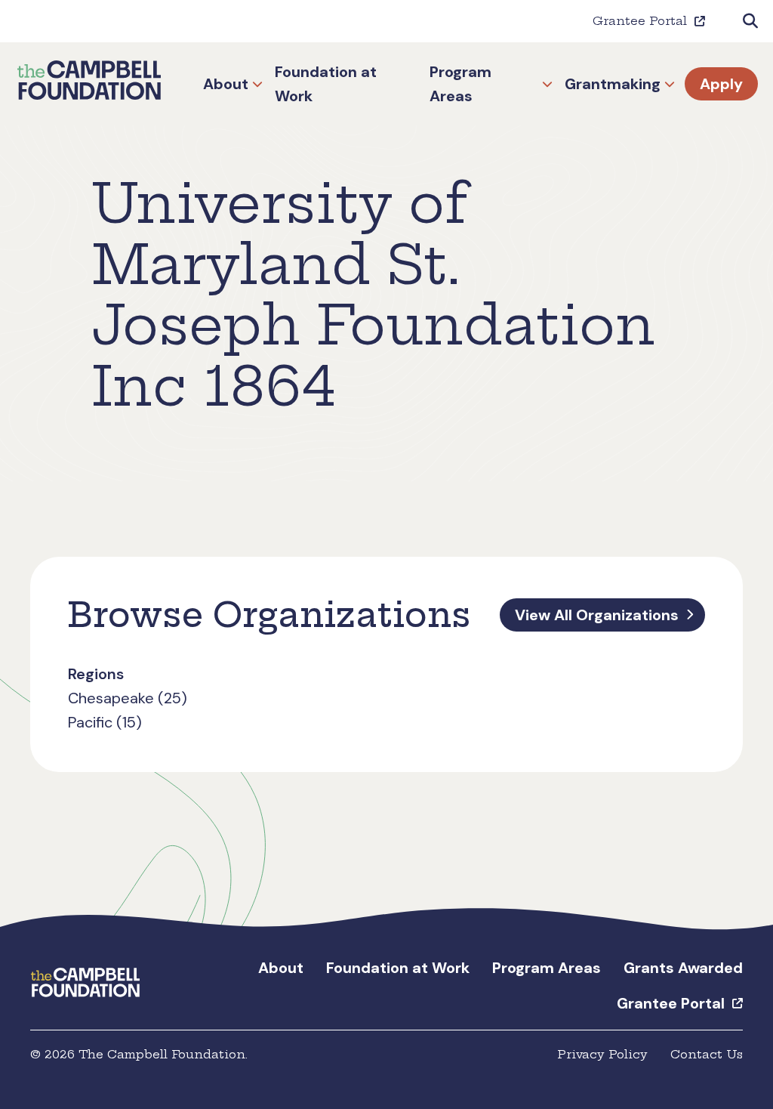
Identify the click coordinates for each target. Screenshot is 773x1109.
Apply (721, 84)
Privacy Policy (602, 1054)
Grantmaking (613, 84)
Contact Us (706, 1054)
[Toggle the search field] (750, 21)
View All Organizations (597, 615)
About (225, 84)
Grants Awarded (683, 968)
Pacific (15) (105, 722)
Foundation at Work (326, 84)
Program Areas (460, 84)
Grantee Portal (640, 21)
